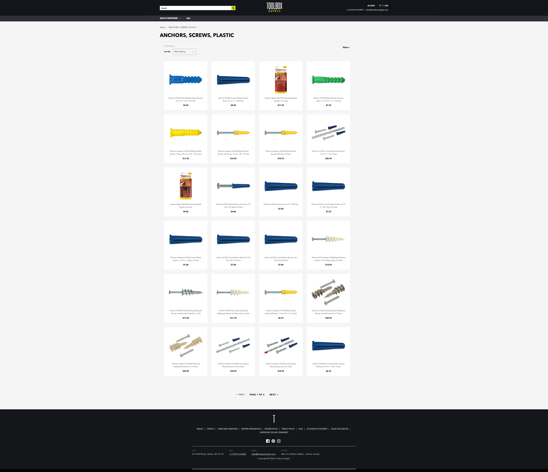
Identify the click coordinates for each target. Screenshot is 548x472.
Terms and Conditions (227, 429)
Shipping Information (251, 429)
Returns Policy (271, 429)
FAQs (301, 429)
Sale (188, 18)
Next (273, 395)
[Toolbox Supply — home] (274, 8)
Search (200, 429)
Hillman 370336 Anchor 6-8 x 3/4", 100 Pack (281, 204)
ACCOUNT (371, 6)
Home (162, 27)
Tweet (337, 47)
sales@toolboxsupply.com (377, 10)
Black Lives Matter (339, 429)
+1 (342, 47)
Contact (210, 429)
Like (332, 47)
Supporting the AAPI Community (274, 433)
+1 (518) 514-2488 (237, 454)
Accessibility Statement (317, 429)
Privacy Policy (288, 429)
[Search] (233, 8)
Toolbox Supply (282, 459)
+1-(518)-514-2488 (354, 10)
